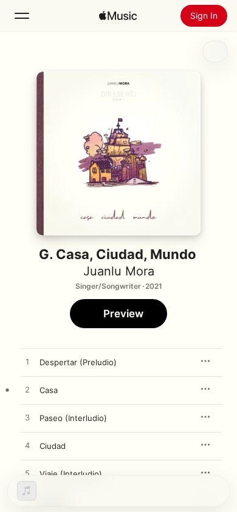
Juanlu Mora (118, 271)
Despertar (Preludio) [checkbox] (78, 362)
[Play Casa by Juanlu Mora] (27, 390)
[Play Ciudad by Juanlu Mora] (27, 445)
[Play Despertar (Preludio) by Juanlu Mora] (27, 362)
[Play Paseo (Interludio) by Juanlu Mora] (27, 418)
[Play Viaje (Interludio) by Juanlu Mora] (27, 473)
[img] (118, 15)
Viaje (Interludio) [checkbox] (71, 474)
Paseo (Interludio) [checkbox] (73, 418)
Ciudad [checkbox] (53, 446)
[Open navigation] (22, 15)
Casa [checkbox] (49, 390)
